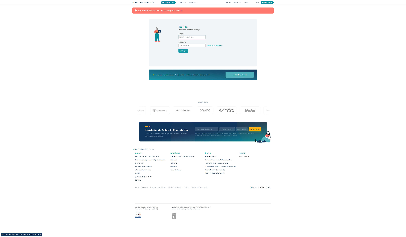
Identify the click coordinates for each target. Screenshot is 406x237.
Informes (173, 160)
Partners (138, 180)
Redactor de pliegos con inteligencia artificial (150, 160)
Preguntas (173, 166)
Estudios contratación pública (214, 173)
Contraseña (182, 42)
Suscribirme (255, 129)
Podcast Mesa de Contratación (215, 170)
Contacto (247, 2)
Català (268, 187)
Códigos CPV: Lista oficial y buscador (182, 156)
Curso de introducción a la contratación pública (220, 166)
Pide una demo (244, 156)
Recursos (236, 2)
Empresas (181, 2)
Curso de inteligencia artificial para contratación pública (21, 234)
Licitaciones (139, 163)
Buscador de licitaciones (143, 166)
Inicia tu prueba (240, 75)
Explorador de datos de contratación (147, 156)
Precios (228, 2)
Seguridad (144, 187)
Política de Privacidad (175, 187)
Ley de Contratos (175, 170)
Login (257, 2)
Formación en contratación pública (216, 163)
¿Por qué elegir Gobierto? (143, 177)
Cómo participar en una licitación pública (218, 160)
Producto (192, 2)
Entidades (173, 163)
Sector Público (167, 2)
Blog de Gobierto (210, 156)
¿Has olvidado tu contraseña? (214, 45)
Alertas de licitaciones (142, 170)
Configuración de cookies (199, 187)
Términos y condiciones (158, 187)
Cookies (186, 187)
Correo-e (181, 34)
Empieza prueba (267, 2)
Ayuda (137, 187)
